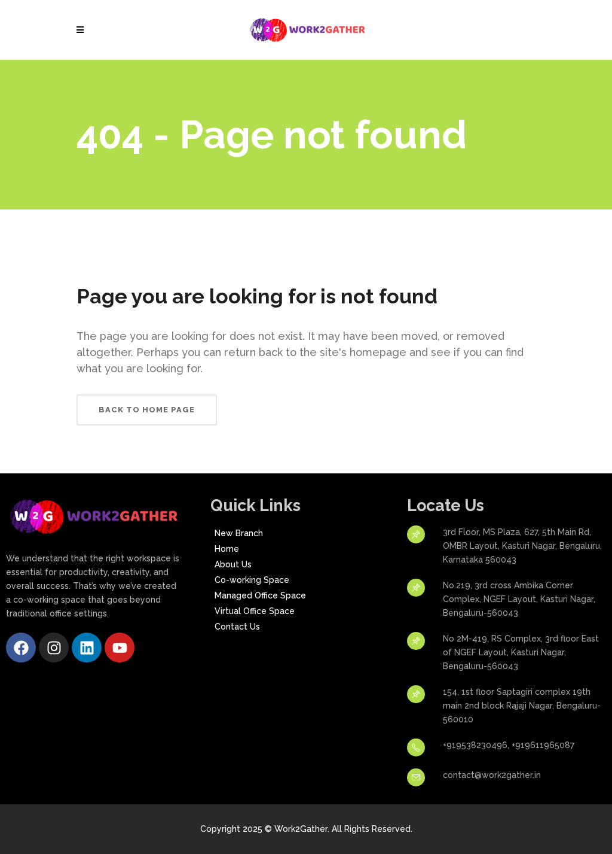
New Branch (239, 533)
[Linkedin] (87, 647)
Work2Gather (301, 829)
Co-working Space (252, 580)
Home (227, 549)
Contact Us (237, 626)
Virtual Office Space (255, 611)
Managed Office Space (260, 595)
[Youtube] (119, 647)
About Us (233, 564)
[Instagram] (54, 647)
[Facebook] (21, 647)
